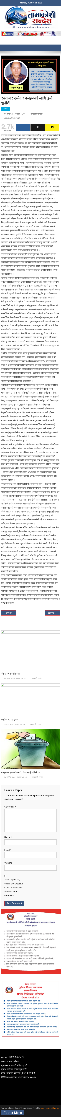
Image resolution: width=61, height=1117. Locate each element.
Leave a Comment (12, 118)
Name (8, 837)
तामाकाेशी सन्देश (36, 114)
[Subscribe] (52, 127)
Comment (10, 806)
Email (7, 850)
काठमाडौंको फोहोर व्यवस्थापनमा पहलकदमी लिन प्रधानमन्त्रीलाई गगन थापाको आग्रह (54, 613)
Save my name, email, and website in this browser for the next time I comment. (13, 887)
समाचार (5, 109)
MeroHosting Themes (50, 1108)
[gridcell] (30, 1067)
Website (8, 863)
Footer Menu (13, 1113)
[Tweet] (37, 127)
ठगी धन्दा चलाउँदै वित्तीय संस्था (11, 613)
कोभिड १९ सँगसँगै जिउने (10, 673)
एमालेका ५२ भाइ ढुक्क (9, 719)
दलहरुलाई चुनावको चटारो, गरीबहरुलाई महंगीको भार (20, 772)
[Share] (23, 127)
